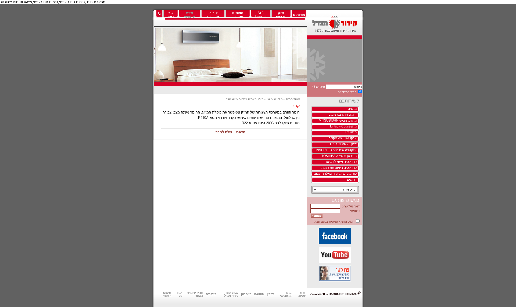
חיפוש (320, 87)
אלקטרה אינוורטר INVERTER (336, 150)
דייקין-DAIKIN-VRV (343, 144)
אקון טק (179, 294)
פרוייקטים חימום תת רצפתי (339, 168)
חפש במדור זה (347, 92)
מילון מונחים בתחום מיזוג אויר (245, 99)
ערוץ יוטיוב (302, 294)
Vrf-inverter (261, 15)
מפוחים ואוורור (237, 15)
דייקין (270, 294)
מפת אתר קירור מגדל (231, 294)
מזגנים (352, 109)
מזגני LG (351, 132)
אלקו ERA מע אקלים (342, 138)
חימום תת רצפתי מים (342, 114)
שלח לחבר (224, 132)
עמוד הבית (293, 99)
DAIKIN (259, 294)
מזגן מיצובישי (286, 294)
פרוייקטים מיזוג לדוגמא (341, 162)
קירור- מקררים (213, 15)
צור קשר (170, 15)
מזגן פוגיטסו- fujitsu (343, 126)
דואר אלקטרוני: (350, 206)
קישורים (211, 294)
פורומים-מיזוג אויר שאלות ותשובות (334, 174)
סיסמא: (355, 211)
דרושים (352, 179)
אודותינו (299, 15)
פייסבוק (246, 294)
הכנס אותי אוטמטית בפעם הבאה (333, 221)
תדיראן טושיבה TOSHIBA (339, 156)
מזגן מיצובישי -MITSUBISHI (338, 120)
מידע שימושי (189, 15)
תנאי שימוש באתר (195, 294)
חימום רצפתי (167, 294)
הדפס (240, 132)
